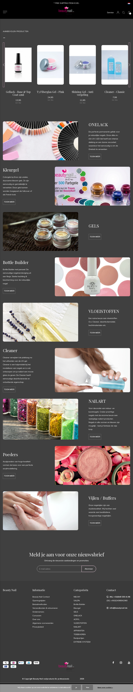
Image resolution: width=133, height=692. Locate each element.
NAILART (77, 627)
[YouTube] (129, 663)
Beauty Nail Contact (41, 597)
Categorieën (81, 590)
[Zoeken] (123, 12)
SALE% (77, 600)
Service (110, 12)
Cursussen (36, 615)
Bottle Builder (79, 604)
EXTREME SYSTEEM (82, 642)
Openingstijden (38, 600)
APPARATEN (79, 630)
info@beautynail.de (118, 608)
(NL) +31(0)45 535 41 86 (120, 597)
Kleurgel (77, 608)
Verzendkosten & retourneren (45, 608)
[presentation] (3, 64)
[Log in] (118, 12)
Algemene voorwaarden (42, 623)
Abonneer (89, 569)
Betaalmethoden (39, 604)
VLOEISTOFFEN (80, 623)
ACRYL (76, 619)
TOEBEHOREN (80, 634)
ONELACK (78, 615)
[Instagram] (121, 663)
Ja (76, 687)
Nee (87, 687)
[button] (5, 12)
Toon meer (95, 156)
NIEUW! (77, 597)
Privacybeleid (38, 627)
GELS (76, 612)
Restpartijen (79, 638)
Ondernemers (38, 612)
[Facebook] (113, 663)
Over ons (36, 619)
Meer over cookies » (105, 687)
